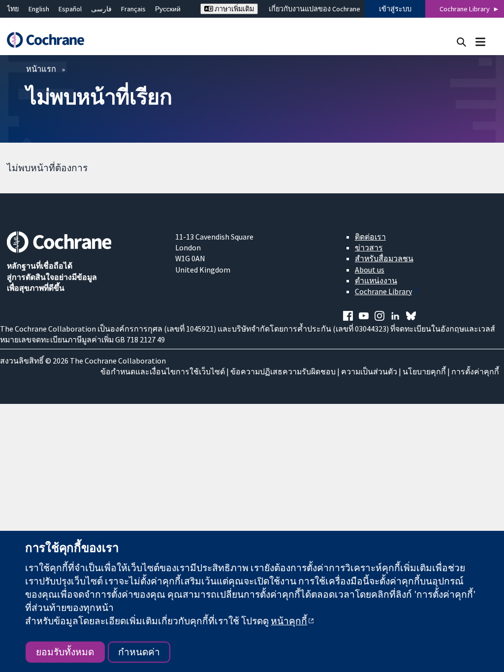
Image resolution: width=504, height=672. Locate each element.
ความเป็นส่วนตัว (369, 371)
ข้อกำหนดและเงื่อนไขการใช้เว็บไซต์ (162, 371)
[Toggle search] (461, 41)
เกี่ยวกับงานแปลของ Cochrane (314, 8)
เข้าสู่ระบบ (395, 8)
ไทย (13, 8)
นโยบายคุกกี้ (424, 371)
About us (369, 270)
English (39, 8)
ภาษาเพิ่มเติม (233, 8)
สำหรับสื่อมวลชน (384, 258)
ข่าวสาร (369, 247)
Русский (168, 8)
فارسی (101, 8)
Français (133, 8)
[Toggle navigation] (480, 41)
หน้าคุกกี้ (289, 621)
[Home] (50, 40)
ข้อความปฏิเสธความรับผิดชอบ (283, 371)
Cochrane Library (465, 8)
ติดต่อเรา (370, 237)
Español (70, 8)
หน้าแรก (41, 69)
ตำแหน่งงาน (376, 280)
